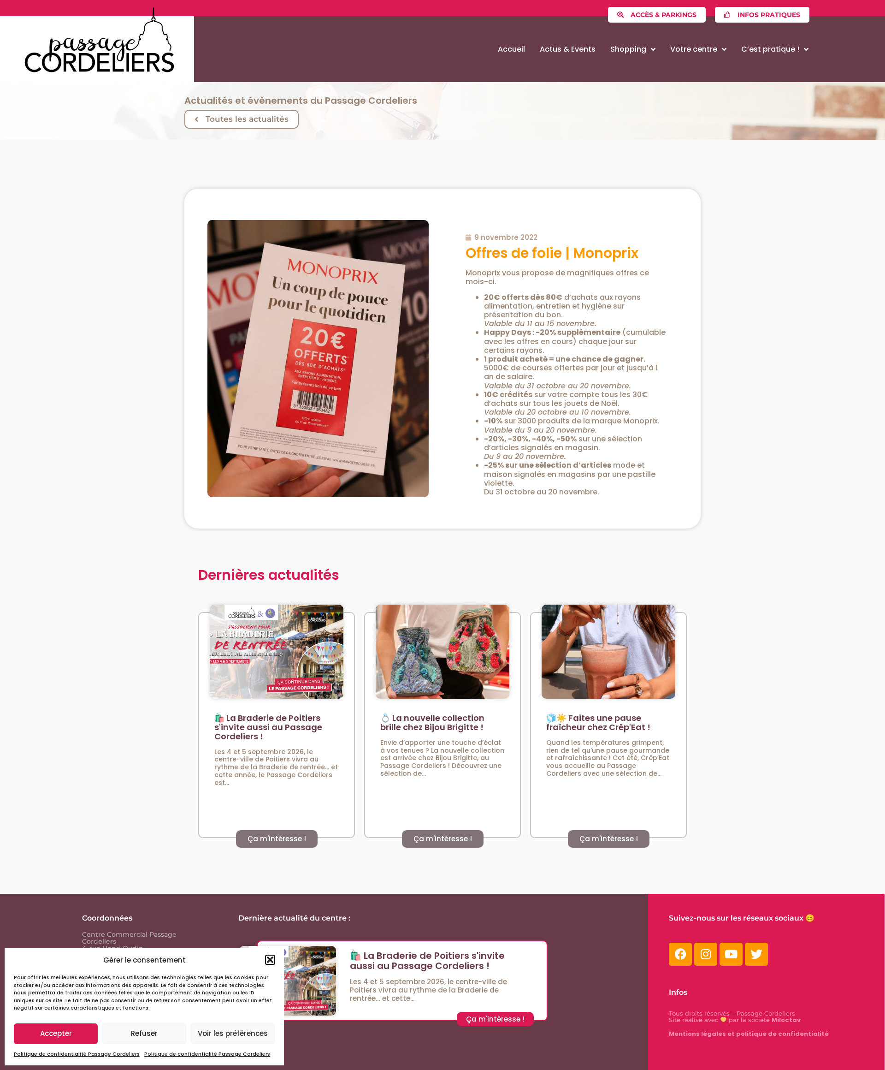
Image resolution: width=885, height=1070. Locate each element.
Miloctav (786, 1020)
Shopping (628, 49)
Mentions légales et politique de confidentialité (749, 1033)
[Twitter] (756, 954)
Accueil (511, 49)
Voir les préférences (233, 1033)
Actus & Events (568, 49)
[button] (270, 959)
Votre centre (693, 49)
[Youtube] (731, 954)
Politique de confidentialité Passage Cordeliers (77, 1054)
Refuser (144, 1033)
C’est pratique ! (770, 49)
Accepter (56, 1033)
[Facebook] (680, 954)
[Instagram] (705, 954)
